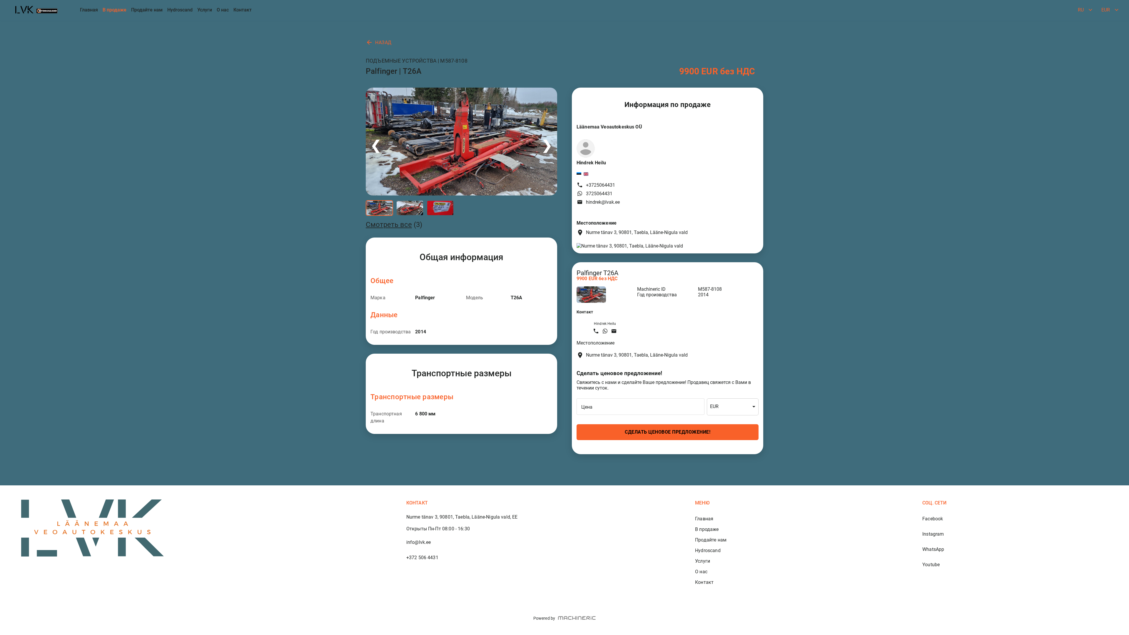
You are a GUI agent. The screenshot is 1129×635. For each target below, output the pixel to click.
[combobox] (733, 406)
